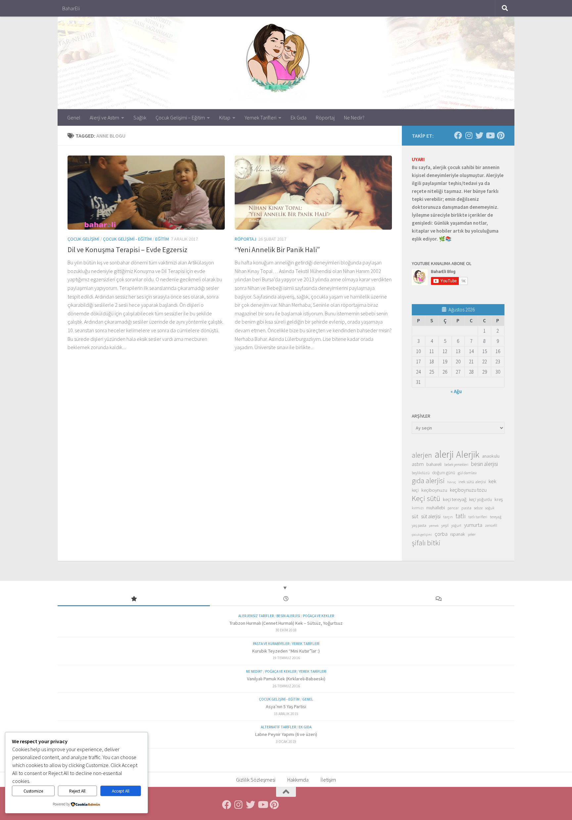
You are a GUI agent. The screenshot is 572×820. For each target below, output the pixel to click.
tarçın (448, 517)
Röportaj (325, 117)
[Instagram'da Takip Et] (469, 135)
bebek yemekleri (456, 464)
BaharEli (71, 8)
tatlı (460, 516)
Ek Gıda (299, 117)
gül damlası (467, 472)
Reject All (77, 791)
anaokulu (491, 456)
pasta (466, 507)
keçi (415, 490)
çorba (441, 533)
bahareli (434, 464)
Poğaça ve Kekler (318, 616)
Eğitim (162, 239)
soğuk (489, 508)
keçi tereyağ (454, 499)
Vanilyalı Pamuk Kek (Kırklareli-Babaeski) (286, 679)
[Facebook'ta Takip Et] (458, 135)
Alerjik (467, 455)
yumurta (473, 525)
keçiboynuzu (434, 490)
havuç (451, 482)
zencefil (491, 525)
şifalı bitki (426, 543)
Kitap (224, 117)
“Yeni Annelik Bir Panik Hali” (277, 249)
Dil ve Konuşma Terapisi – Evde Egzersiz (127, 249)
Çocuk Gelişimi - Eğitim (127, 239)
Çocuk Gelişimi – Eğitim (180, 117)
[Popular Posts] (134, 599)
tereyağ (495, 517)
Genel (73, 117)
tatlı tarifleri (477, 517)
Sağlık (139, 117)
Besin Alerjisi (288, 616)
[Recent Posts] (286, 599)
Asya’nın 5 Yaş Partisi (286, 706)
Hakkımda (298, 779)
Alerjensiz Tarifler (256, 616)
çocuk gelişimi (422, 534)
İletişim (328, 779)
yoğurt (456, 525)
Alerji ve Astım (104, 117)
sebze (478, 507)
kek (492, 481)
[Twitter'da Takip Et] (479, 135)
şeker (472, 534)
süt (415, 516)
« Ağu (456, 391)
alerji (444, 454)
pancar (453, 508)
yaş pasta (419, 525)
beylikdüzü (421, 472)
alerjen (422, 455)
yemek (434, 526)
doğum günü (443, 473)
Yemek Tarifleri (260, 117)
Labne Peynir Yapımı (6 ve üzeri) (286, 734)
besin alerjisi (484, 464)
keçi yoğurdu (480, 499)
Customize (33, 791)
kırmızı (418, 507)
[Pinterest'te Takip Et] (500, 135)
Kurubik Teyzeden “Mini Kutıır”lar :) (286, 651)
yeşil (445, 525)
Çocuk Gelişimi (83, 239)
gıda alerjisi (428, 481)
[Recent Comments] (438, 599)
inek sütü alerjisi (472, 481)
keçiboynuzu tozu (468, 490)
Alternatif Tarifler (278, 727)
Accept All (120, 791)
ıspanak (457, 534)
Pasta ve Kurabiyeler (271, 643)
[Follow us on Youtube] (490, 135)
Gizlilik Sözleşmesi (255, 779)
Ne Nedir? (354, 117)
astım (418, 464)
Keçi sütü (426, 498)
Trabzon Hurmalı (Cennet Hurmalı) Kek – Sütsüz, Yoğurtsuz (286, 623)
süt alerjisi (431, 516)
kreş (499, 499)
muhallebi (435, 508)
